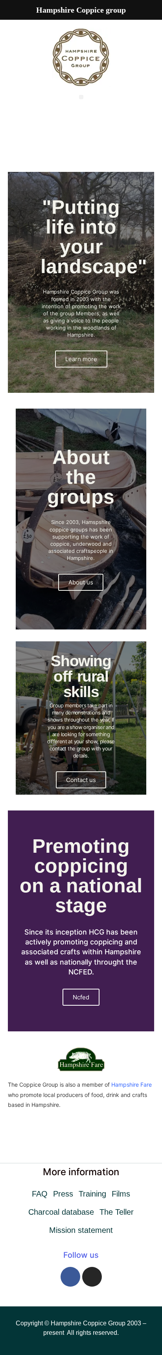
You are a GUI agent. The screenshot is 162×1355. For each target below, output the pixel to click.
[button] (81, 97)
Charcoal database (61, 1212)
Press (63, 1193)
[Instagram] (92, 1277)
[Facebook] (70, 1277)
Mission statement (81, 1230)
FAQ (40, 1193)
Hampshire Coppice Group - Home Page (81, 127)
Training (92, 1193)
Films (121, 1193)
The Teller (116, 1212)
